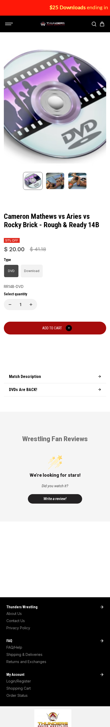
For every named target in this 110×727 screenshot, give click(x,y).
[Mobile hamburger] (9, 24)
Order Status (17, 695)
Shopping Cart (18, 688)
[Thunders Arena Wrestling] (52, 24)
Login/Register (18, 681)
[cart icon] (102, 24)
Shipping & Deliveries (24, 654)
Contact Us (15, 621)
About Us (14, 613)
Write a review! (55, 499)
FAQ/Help (14, 647)
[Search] (94, 24)
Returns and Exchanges (26, 661)
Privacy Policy (18, 628)
